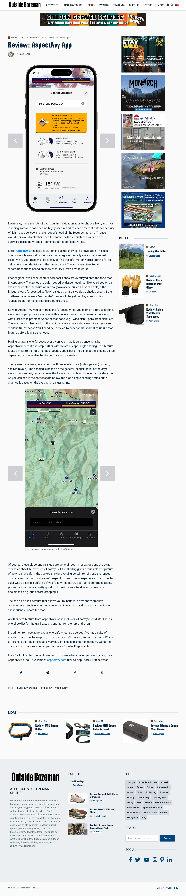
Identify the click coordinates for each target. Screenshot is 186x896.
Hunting (130, 797)
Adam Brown (154, 321)
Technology (61, 688)
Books (140, 787)
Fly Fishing (151, 792)
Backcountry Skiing (27, 688)
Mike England (154, 256)
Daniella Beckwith (102, 734)
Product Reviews (32, 37)
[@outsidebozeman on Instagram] (155, 860)
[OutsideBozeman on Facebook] (130, 860)
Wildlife (148, 802)
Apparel (157, 276)
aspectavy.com (56, 660)
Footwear (164, 792)
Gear (21, 37)
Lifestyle (131, 782)
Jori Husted (43, 734)
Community (143, 797)
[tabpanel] (61, 141)
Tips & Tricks (150, 812)
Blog (144, 817)
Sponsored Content (152, 807)
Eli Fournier (153, 292)
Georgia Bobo (98, 801)
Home (14, 37)
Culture (152, 247)
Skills (139, 792)
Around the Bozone (148, 782)
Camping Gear (159, 797)
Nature (130, 787)
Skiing (130, 802)
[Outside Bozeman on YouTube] (147, 860)
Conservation (163, 787)
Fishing (150, 787)
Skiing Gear (46, 688)
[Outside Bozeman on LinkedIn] (169, 860)
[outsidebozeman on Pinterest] (162, 860)
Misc (44, 37)
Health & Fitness (163, 802)
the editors (97, 831)
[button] (21, 672)
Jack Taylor (24, 54)
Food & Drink (133, 807)
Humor (130, 792)
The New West (133, 812)
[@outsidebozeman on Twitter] (137, 860)
